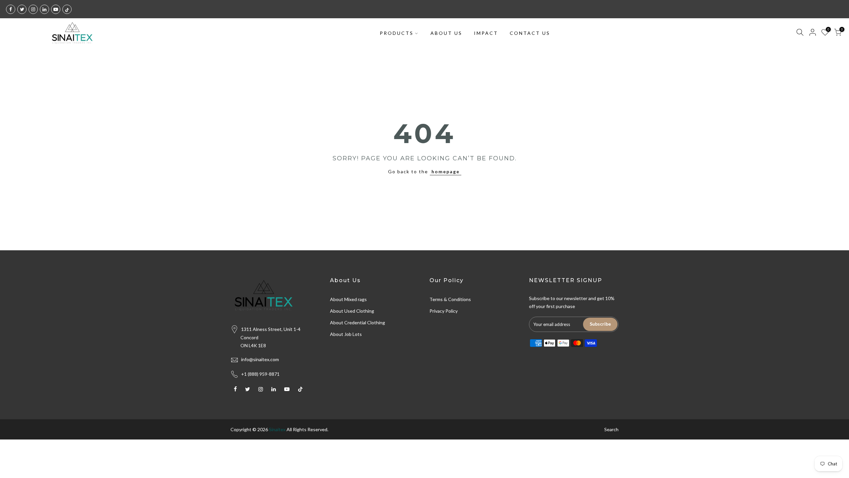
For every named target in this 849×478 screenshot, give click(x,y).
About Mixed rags (348, 299)
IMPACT (486, 33)
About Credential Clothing (357, 322)
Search (611, 429)
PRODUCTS (397, 33)
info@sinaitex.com (260, 359)
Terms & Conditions (450, 299)
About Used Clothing (352, 311)
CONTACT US (530, 33)
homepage (445, 171)
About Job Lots (346, 334)
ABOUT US (446, 33)
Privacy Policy (443, 311)
